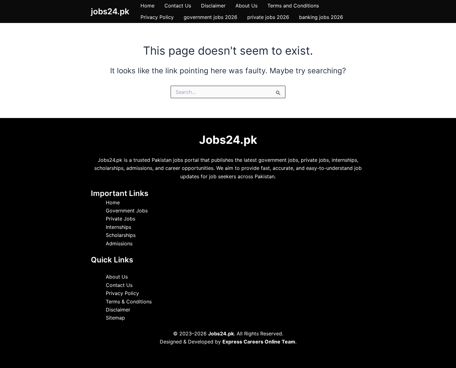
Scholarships (121, 235)
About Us (246, 5)
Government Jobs (127, 210)
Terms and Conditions (293, 5)
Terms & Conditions (129, 301)
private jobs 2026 (268, 17)
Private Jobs (120, 219)
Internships (118, 227)
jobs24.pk (110, 11)
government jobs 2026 (210, 17)
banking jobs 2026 (321, 17)
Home (147, 5)
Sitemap (115, 318)
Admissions (119, 243)
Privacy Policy (157, 17)
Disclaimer (213, 5)
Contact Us (177, 5)
